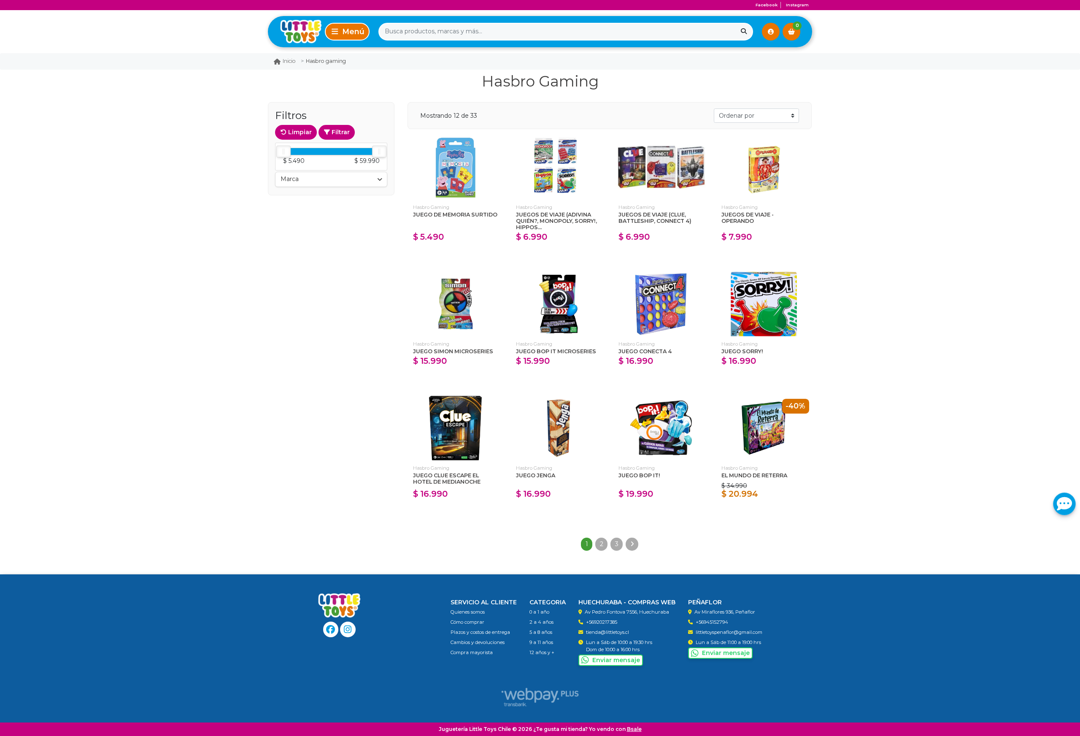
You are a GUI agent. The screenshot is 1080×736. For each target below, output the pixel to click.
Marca (290, 179)
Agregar (455, 255)
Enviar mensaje (616, 660)
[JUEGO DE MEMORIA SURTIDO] (455, 167)
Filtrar (340, 132)
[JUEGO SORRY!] (764, 304)
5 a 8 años (540, 632)
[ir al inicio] (339, 605)
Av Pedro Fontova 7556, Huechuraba (627, 612)
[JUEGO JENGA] (558, 428)
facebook (767, 5)
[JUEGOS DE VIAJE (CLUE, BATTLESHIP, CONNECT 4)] (661, 167)
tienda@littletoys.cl (607, 632)
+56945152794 (712, 622)
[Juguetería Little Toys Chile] (295, 31)
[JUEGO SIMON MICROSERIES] (455, 304)
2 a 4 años (541, 622)
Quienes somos (468, 612)
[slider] (283, 151)
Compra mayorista (472, 652)
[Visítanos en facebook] (331, 629)
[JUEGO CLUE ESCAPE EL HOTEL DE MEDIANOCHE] (455, 428)
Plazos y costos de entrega (480, 632)
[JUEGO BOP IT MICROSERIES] (558, 304)
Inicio (289, 61)
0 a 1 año (539, 612)
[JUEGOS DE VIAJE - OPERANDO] (764, 167)
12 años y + (541, 652)
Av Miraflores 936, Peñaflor (724, 612)
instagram (797, 5)
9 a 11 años (541, 642)
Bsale (634, 729)
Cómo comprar (467, 622)
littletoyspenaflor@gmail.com (729, 632)
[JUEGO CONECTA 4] (661, 304)
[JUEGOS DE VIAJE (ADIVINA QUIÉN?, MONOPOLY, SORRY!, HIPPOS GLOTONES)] (558, 167)
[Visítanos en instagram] (348, 629)
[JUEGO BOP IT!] (661, 428)
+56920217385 (601, 622)
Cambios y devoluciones (478, 642)
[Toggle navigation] (347, 32)
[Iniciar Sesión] (771, 32)
